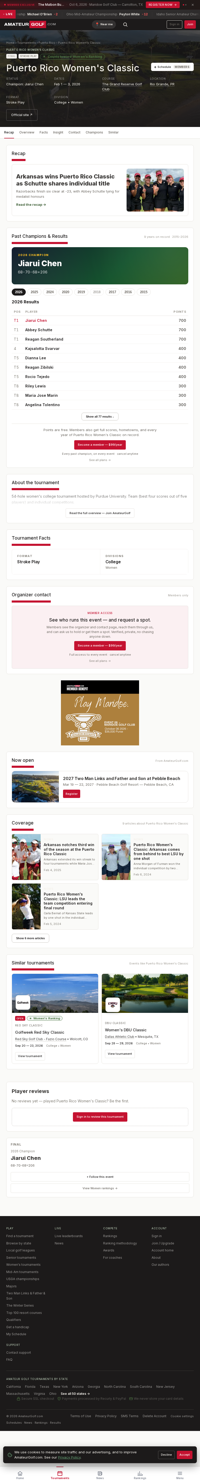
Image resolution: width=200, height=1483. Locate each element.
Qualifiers (13, 1320)
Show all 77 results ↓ (100, 416)
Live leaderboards (69, 1236)
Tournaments (26, 42)
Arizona (78, 1387)
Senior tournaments (21, 1258)
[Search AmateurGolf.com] (125, 24)
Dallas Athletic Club (119, 1037)
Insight (58, 132)
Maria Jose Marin (41, 395)
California (13, 1387)
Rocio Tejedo (37, 376)
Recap (9, 132)
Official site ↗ (22, 115)
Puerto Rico (47, 42)
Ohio (53, 1394)
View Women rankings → (100, 1188)
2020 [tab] (65, 292)
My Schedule (16, 1334)
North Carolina (115, 1387)
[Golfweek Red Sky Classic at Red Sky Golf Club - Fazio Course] (55, 993)
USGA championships (22, 1279)
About (156, 1258)
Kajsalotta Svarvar (42, 348)
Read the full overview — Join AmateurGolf (100, 513)
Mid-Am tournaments (22, 1272)
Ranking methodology (120, 1243)
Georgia (94, 1387)
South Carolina (141, 1387)
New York (60, 1387)
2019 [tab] (81, 292)
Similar (113, 132)
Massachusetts (18, 1394)
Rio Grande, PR (162, 84)
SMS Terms (130, 1416)
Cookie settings (182, 1416)
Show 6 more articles (30, 938)
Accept (184, 1454)
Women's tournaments (23, 1265)
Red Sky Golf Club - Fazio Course (40, 1039)
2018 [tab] (97, 292)
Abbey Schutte (38, 330)
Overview (26, 132)
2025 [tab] (34, 292)
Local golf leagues (20, 1250)
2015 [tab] (143, 292)
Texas (44, 1387)
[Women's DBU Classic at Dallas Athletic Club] (145, 994)
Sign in (174, 24)
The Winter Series (20, 1305)
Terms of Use (80, 1416)
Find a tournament (20, 1236)
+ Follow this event (100, 1177)
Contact (74, 132)
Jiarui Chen (40, 263)
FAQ (9, 1359)
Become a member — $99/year (100, 444)
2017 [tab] (112, 292)
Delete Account (154, 1416)
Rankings (110, 1236)
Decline (166, 1454)
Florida (30, 1387)
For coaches (112, 1258)
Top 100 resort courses (24, 1313)
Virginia (39, 1394)
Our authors (160, 1265)
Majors (11, 1286)
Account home (163, 1250)
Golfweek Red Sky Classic (39, 1032)
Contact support (18, 1352)
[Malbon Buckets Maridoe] (100, 712)
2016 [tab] (128, 292)
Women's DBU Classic (126, 1029)
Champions (94, 132)
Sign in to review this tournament (100, 1116)
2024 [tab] (50, 292)
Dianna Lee (35, 358)
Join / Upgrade (163, 1243)
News (59, 1243)
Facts (44, 132)
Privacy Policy (106, 1416)
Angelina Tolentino (42, 404)
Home (10, 42)
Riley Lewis (35, 386)
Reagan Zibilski (39, 367)
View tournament (30, 1056)
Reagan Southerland (44, 339)
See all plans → (100, 460)
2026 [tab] (18, 292)
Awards (108, 1250)
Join (190, 24)
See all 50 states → (75, 1394)
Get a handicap (17, 1327)
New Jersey (165, 1387)
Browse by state (18, 1243)
